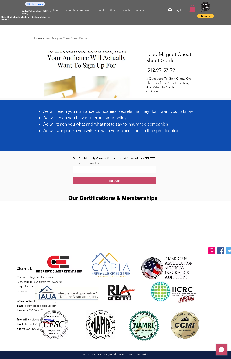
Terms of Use (125, 354)
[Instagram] (211, 250)
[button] (192, 8)
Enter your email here (88, 163)
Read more (152, 91)
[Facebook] (220, 250)
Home (38, 38)
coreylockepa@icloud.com (40, 305)
